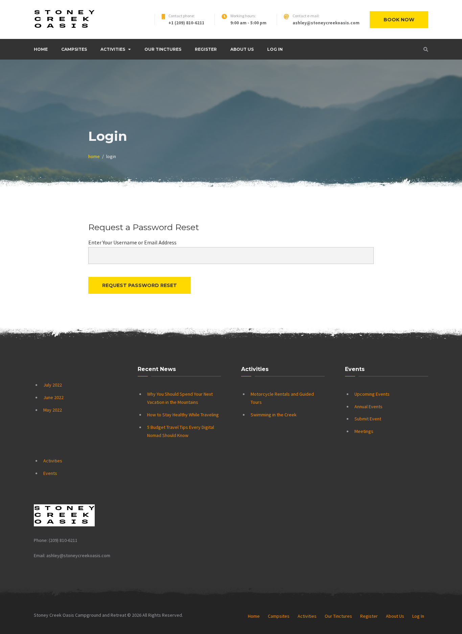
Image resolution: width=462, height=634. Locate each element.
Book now (399, 20)
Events (50, 473)
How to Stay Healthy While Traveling (183, 415)
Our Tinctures (162, 49)
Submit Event (367, 419)
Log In (275, 49)
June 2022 (53, 397)
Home (41, 49)
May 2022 (52, 410)
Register (206, 49)
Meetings (363, 431)
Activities (112, 49)
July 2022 (52, 385)
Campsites (74, 49)
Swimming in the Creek (274, 415)
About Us (242, 49)
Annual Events (368, 406)
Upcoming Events (372, 394)
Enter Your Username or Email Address (132, 242)
